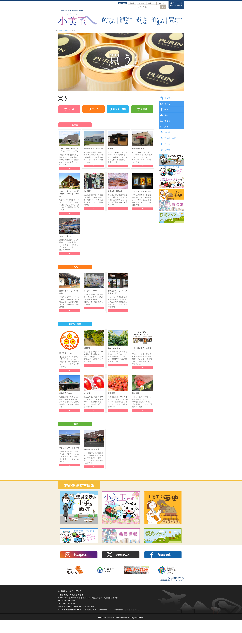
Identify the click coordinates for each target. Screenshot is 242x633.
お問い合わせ (177, 6)
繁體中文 (161, 3)
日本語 (132, 3)
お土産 (167, 150)
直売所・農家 (170, 138)
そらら (167, 144)
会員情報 (63, 591)
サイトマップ (177, 3)
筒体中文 (151, 3)
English (141, 3)
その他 (167, 132)
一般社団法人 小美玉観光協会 (70, 595)
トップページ (63, 31)
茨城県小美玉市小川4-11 (79, 598)
